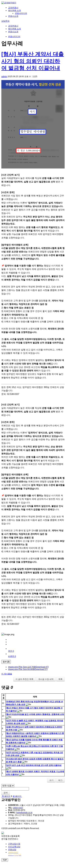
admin (4, 76)
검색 (6, 793)
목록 (60, 679)
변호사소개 (13, 16)
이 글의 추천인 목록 (24, 679)
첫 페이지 (5, 796)
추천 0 (11, 651)
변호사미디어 (21, 13)
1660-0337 (18, 808)
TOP (5, 860)
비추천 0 (12, 656)
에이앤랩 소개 (14, 10)
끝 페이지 (17, 796)
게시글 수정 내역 (45, 679)
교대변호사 (13, 7)
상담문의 (5, 21)
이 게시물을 (6, 674)
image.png (28, 667)
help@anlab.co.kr (24, 812)
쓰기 (51, 780)
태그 (60, 780)
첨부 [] (6, 662)
